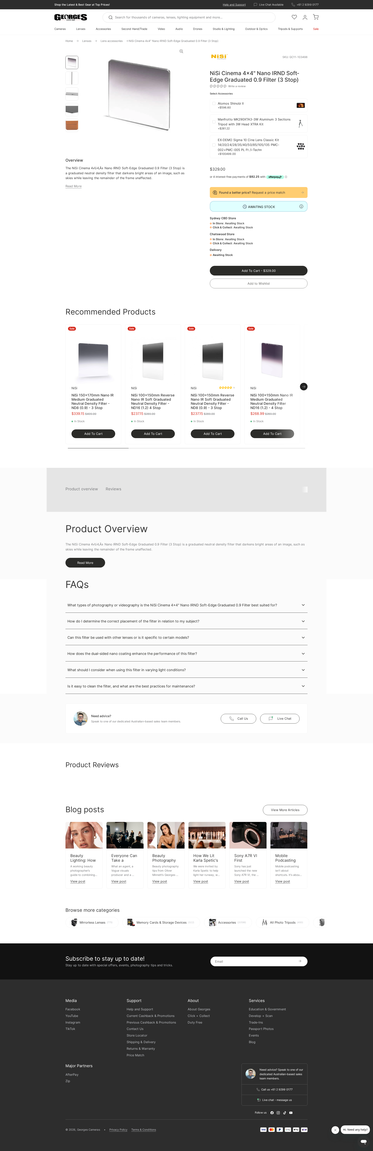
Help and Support (234, 4)
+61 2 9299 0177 (308, 4)
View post (77, 881)
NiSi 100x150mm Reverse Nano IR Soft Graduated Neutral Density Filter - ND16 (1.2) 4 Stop (153, 401)
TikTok (70, 1029)
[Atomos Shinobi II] (300, 105)
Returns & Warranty (141, 1048)
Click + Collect (199, 1016)
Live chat (284, 718)
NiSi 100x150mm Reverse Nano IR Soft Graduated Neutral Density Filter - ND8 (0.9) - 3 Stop (212, 401)
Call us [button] (242, 718)
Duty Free (195, 1022)
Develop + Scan (261, 1016)
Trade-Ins (256, 1022)
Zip (67, 1081)
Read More (73, 186)
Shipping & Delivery (141, 1042)
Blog (252, 1042)
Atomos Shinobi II (231, 103)
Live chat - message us (277, 1100)
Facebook (72, 1009)
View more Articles (285, 810)
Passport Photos (261, 1029)
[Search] (112, 17)
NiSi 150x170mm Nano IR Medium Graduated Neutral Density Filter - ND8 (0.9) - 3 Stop (92, 401)
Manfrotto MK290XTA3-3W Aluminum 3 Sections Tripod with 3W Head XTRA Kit (254, 121)
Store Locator (137, 1035)
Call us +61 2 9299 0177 (277, 1089)
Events (254, 1035)
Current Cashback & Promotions (150, 1016)
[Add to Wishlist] (117, 329)
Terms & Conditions (143, 1129)
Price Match (135, 1055)
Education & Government (267, 1009)
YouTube (71, 1016)
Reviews (113, 489)
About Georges (199, 1009)
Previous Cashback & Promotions (151, 1022)
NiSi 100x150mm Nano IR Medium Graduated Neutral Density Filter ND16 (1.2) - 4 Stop (271, 401)
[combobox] (189, 17)
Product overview (81, 489)
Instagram (72, 1022)
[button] (70, 17)
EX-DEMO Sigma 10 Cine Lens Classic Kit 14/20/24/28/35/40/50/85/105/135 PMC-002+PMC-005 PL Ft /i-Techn (248, 145)
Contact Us (135, 1029)
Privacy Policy (118, 1129)
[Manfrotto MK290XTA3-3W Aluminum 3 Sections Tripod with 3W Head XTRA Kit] (300, 123)
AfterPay (71, 1074)
